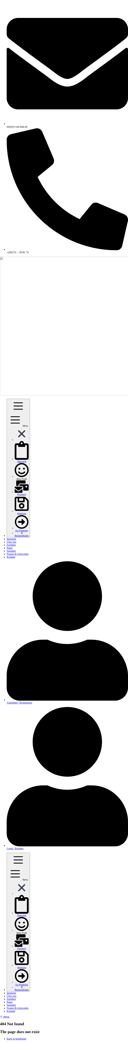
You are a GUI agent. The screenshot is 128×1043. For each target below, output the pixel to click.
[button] (21, 440)
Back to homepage (16, 1038)
